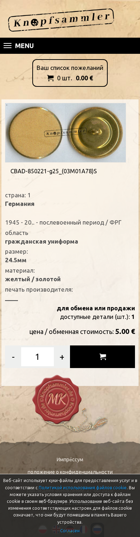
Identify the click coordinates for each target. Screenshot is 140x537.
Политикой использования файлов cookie (83, 487)
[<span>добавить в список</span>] (102, 356)
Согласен (70, 530)
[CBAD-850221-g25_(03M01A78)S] (65, 131)
